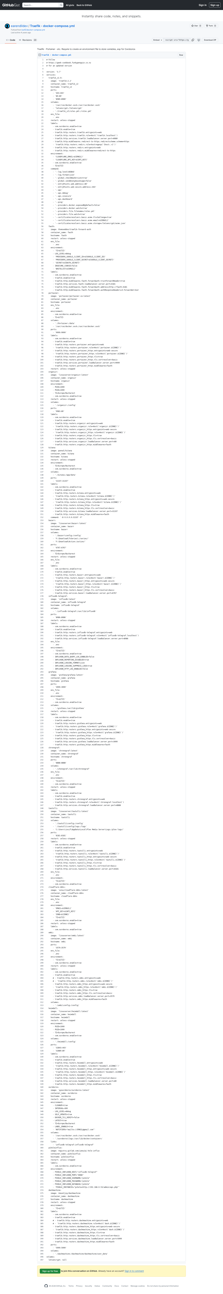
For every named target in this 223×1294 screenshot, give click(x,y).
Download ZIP (210, 40)
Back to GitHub (84, 5)
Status (97, 1286)
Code (12, 40)
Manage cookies (138, 1286)
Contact (124, 1286)
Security (88, 1286)
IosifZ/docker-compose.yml (33, 30)
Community (107, 1286)
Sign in (203, 5)
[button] (192, 40)
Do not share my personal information (163, 1286)
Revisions (29, 40)
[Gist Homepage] (11, 5)
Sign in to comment (134, 1271)
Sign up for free (50, 1271)
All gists (70, 5)
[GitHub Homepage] (46, 1286)
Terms (71, 1286)
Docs (117, 1286)
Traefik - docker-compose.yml (52, 26)
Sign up (214, 5)
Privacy (79, 1286)
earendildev (19, 26)
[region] (111, 660)
